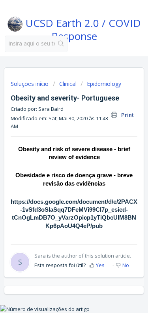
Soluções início (30, 83)
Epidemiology (104, 83)
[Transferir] (59, 148)
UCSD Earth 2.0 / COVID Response (82, 28)
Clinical (68, 83)
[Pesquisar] (61, 44)
